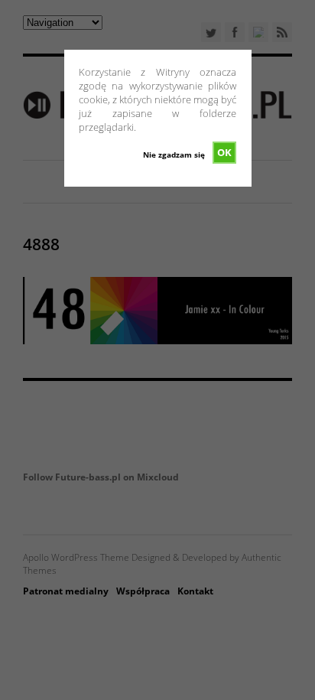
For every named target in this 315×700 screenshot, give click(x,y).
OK (224, 152)
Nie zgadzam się (174, 154)
